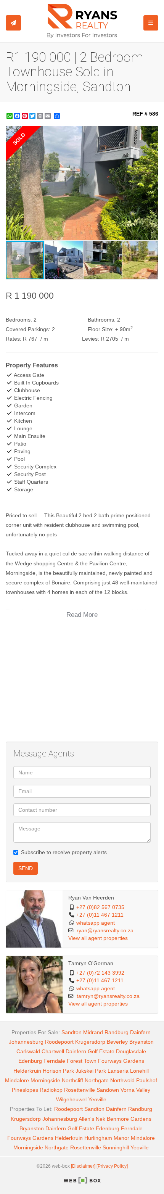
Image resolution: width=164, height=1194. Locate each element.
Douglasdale (131, 1051)
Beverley (117, 1042)
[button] (151, 133)
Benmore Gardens (129, 1119)
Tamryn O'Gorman (90, 963)
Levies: (90, 339)
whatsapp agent (95, 923)
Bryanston (141, 1042)
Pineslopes (25, 1090)
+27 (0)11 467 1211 (100, 915)
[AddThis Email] (48, 116)
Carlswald (28, 1051)
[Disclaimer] (83, 1166)
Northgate (97, 1080)
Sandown (107, 1090)
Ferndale (54, 1061)
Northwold (122, 1080)
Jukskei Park (91, 1071)
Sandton (71, 1032)
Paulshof (146, 1080)
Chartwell (53, 1051)
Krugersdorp (90, 1042)
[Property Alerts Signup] (13, 23)
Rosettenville (79, 1090)
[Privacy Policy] (112, 1166)
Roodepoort (59, 1042)
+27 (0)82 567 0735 (100, 907)
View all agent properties (98, 938)
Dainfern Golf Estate (90, 1051)
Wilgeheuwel (71, 1099)
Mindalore (17, 1080)
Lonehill (139, 1071)
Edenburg (30, 1061)
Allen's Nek (92, 1119)
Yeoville (97, 1099)
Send (25, 868)
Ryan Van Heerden (91, 898)
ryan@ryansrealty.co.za (105, 930)
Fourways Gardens (121, 1061)
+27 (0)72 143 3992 (100, 973)
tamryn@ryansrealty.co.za (108, 996)
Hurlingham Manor (106, 1138)
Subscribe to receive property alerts (64, 852)
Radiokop (51, 1090)
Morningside (45, 1080)
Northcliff (72, 1080)
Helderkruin (27, 1071)
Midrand (93, 1032)
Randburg (117, 1032)
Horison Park (58, 1071)
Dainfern (140, 1032)
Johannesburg (26, 1042)
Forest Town (81, 1061)
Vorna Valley (135, 1090)
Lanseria (118, 1071)
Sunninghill (116, 1147)
